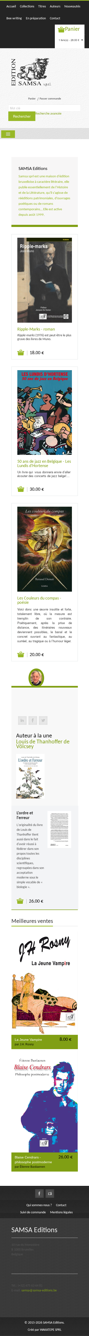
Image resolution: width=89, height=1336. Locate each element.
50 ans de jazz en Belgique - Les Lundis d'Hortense (44, 463)
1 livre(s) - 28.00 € (69, 40)
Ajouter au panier (21, 353)
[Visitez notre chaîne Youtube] (50, 1193)
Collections (27, 6)
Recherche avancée (48, 114)
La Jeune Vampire (28, 1039)
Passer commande (50, 98)
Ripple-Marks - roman (36, 329)
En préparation (36, 18)
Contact (55, 18)
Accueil (11, 6)
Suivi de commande (33, 1212)
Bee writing (14, 18)
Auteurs (55, 6)
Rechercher (22, 116)
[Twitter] (43, 720)
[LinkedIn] (22, 720)
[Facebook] (32, 720)
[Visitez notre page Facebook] (39, 1193)
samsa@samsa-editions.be (39, 1290)
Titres (42, 6)
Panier (72, 29)
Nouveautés (72, 6)
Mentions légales (61, 1212)
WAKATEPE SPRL (50, 1330)
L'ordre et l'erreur (25, 815)
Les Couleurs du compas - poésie (39, 600)
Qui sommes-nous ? (39, 1205)
